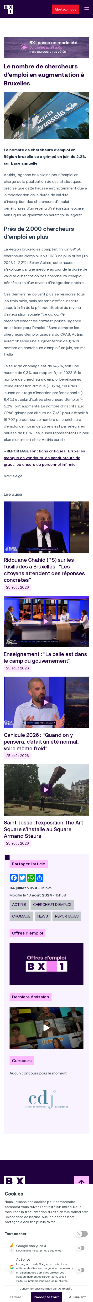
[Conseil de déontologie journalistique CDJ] (46, 1099)
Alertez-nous (65, 9)
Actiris (19, 904)
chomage (21, 916)
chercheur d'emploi (52, 904)
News (42, 916)
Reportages (67, 916)
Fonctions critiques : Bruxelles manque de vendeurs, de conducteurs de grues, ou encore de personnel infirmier (44, 457)
